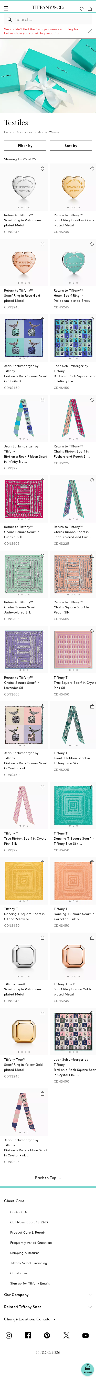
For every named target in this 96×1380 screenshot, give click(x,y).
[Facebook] (29, 1335)
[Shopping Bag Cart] (90, 9)
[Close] (90, 31)
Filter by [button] (25, 145)
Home (8, 132)
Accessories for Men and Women (38, 132)
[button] (6, 8)
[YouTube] (86, 1335)
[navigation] (6, 8)
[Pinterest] (48, 1335)
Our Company (16, 1294)
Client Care (14, 1201)
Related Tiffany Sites (22, 1307)
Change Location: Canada (27, 1319)
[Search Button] (10, 19)
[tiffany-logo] (47, 8)
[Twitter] (67, 1335)
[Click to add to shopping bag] (42, 319)
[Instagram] (10, 1335)
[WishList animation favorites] (82, 9)
